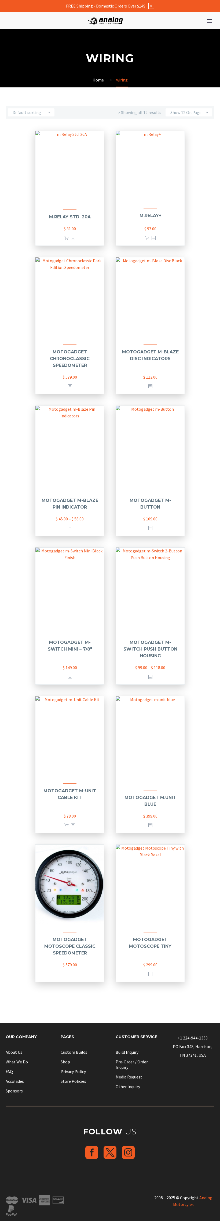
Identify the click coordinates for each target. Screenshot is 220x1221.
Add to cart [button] (66, 238)
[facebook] (91, 1152)
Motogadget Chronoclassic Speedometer (70, 358)
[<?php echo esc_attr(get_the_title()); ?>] (73, 238)
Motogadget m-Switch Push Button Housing (150, 649)
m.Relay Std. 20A (70, 216)
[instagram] (128, 1152)
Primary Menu (209, 21)
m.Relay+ (150, 215)
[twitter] (110, 1152)
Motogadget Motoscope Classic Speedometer (70, 946)
